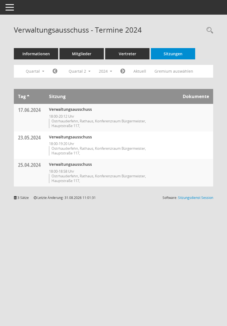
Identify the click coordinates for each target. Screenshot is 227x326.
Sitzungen (173, 53)
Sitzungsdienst (195, 197)
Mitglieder (81, 53)
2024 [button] (104, 71)
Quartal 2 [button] (78, 71)
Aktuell (139, 71)
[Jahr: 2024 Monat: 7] (122, 71)
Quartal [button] (33, 71)
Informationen (36, 53)
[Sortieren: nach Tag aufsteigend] (28, 96)
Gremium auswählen (173, 71)
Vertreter (127, 53)
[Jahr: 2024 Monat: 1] (54, 71)
